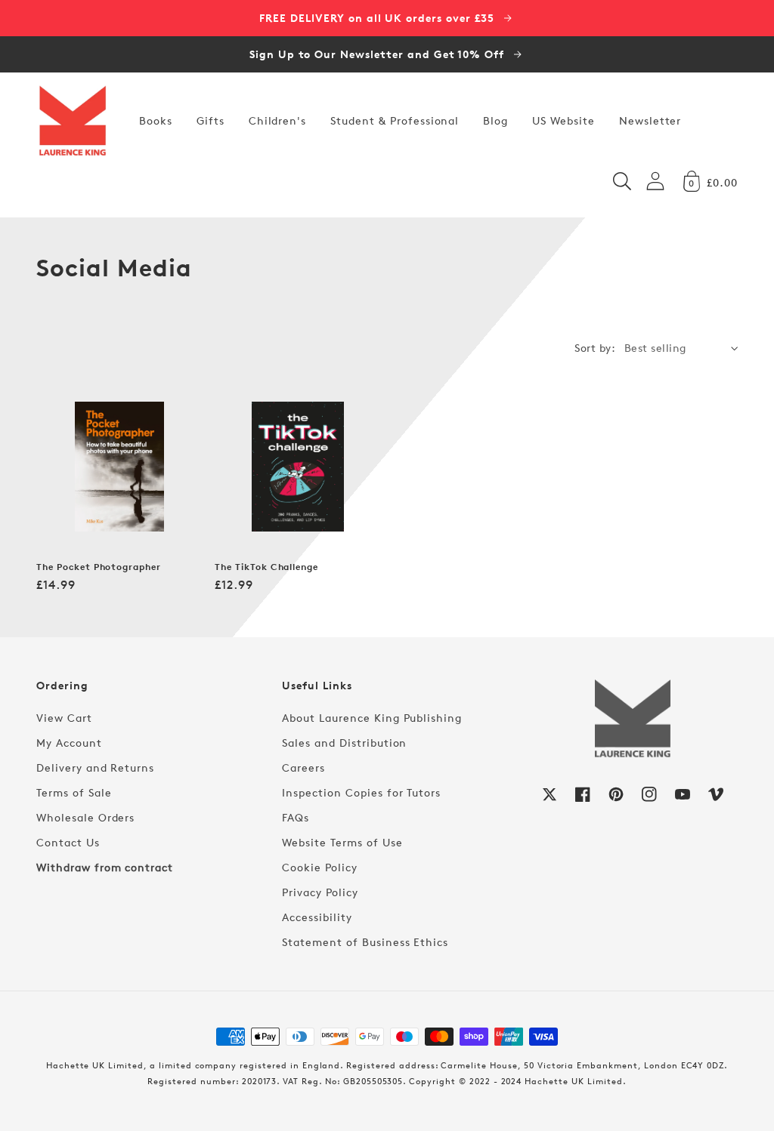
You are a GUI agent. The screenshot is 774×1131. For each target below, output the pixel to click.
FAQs (295, 817)
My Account (69, 742)
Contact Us (68, 842)
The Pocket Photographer (98, 567)
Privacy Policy (320, 892)
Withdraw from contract (104, 867)
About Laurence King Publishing (372, 717)
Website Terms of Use (342, 842)
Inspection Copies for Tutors (361, 792)
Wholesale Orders (85, 817)
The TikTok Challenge (266, 567)
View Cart (64, 717)
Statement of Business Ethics (365, 941)
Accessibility (316, 917)
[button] (622, 181)
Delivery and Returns (95, 767)
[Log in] (655, 180)
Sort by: (594, 347)
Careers (303, 767)
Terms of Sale (73, 792)
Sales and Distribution (344, 742)
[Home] (72, 121)
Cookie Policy (319, 867)
